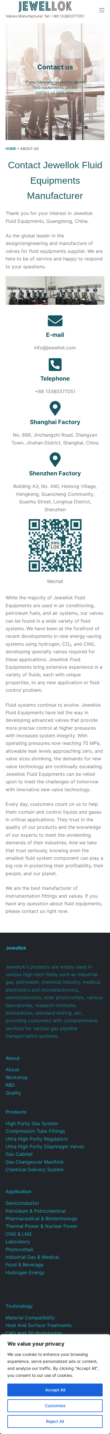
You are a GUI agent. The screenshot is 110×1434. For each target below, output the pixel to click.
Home (11, 148)
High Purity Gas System (32, 1123)
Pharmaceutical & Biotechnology (41, 1218)
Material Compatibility (30, 1318)
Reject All (55, 1421)
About (12, 1069)
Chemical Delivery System (35, 1169)
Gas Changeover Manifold (34, 1162)
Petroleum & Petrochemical (36, 1211)
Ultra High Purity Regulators (37, 1139)
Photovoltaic (20, 1249)
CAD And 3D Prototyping (34, 1333)
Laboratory (18, 1241)
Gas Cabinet (19, 1154)
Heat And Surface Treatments (39, 1325)
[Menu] (101, 10)
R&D (10, 1085)
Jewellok (16, 948)
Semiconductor (22, 1203)
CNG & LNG (19, 1234)
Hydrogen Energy (25, 1272)
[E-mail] (55, 321)
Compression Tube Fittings (35, 1131)
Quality (13, 1093)
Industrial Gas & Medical (32, 1257)
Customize (55, 1405)
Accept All (55, 1389)
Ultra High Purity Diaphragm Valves (45, 1146)
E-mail (55, 334)
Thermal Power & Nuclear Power (41, 1226)
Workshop (17, 1077)
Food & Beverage (24, 1264)
